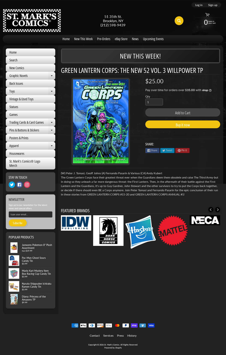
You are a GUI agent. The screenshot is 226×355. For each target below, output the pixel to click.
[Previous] (210, 209)
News (135, 38)
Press (120, 335)
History (131, 335)
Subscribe (17, 223)
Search (13, 60)
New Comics (16, 67)
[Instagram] (27, 184)
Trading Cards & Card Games (32, 123)
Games (13, 114)
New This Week (83, 38)
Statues (13, 106)
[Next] (217, 209)
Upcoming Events (153, 38)
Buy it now (183, 124)
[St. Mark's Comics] (32, 20)
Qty (147, 96)
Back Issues (16, 83)
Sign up (212, 5)
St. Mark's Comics (111, 345)
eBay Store (121, 38)
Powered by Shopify (113, 348)
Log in (199, 5)
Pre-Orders (103, 38)
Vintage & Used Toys (21, 99)
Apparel (32, 146)
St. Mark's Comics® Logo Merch (24, 163)
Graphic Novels (32, 76)
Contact (95, 335)
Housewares (16, 153)
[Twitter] (12, 184)
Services (108, 335)
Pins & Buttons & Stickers (32, 131)
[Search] (179, 20)
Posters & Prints (18, 137)
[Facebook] (19, 184)
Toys (32, 92)
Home (66, 38)
